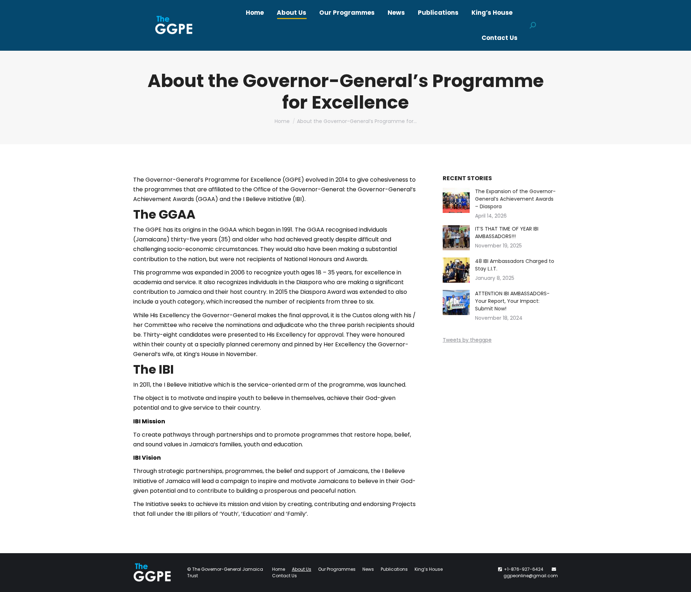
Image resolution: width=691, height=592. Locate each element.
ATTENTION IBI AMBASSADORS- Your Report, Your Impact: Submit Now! (512, 301)
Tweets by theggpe (467, 339)
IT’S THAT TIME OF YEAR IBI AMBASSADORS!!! (506, 232)
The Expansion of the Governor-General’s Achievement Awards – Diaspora (515, 199)
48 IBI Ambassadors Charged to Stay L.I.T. (514, 265)
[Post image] (456, 200)
